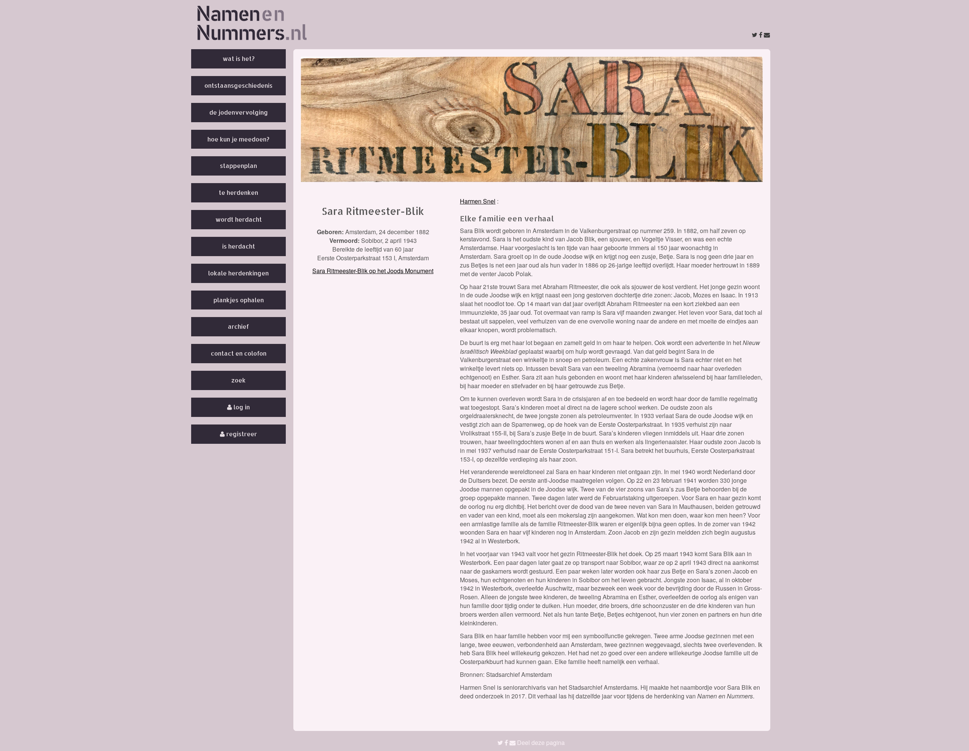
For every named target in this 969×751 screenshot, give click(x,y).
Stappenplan (238, 165)
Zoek (238, 380)
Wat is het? (239, 58)
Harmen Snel (477, 201)
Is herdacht (238, 246)
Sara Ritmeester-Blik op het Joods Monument (372, 270)
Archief (238, 326)
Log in (241, 407)
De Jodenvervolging (238, 112)
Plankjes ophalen (238, 300)
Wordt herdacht (238, 219)
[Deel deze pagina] (761, 34)
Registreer (241, 434)
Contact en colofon (238, 353)
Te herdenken (238, 192)
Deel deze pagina (540, 742)
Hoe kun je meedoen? (238, 139)
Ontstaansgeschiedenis (238, 85)
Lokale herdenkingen (238, 273)
